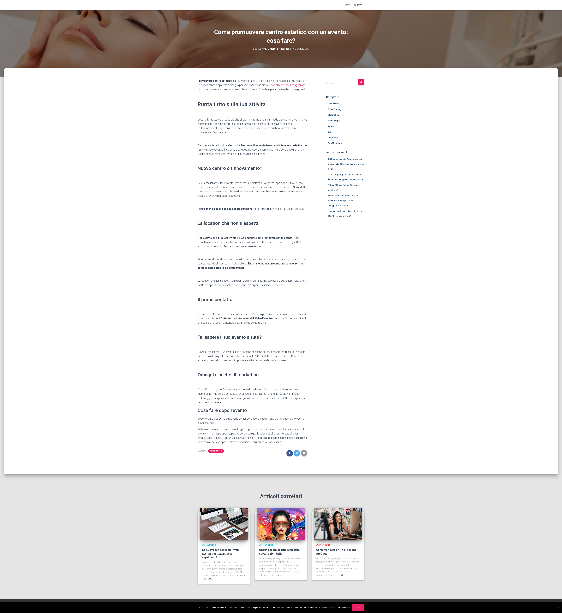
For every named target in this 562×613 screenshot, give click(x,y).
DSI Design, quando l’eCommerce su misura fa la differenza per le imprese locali (346, 164)
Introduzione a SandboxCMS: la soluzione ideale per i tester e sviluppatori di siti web (343, 200)
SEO (329, 132)
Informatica (333, 115)
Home (347, 5)
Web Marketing (216, 451)
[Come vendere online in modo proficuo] (338, 524)
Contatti (358, 5)
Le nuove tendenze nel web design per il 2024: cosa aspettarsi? (220, 553)
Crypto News (334, 104)
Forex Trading (334, 109)
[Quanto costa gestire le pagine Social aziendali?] (281, 524)
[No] (558, 607)
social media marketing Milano (288, 85)
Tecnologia (333, 137)
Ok (358, 607)
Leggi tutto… (208, 579)
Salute (331, 126)
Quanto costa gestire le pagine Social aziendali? (279, 551)
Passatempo (334, 120)
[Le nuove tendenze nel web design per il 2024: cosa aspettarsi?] (224, 524)
